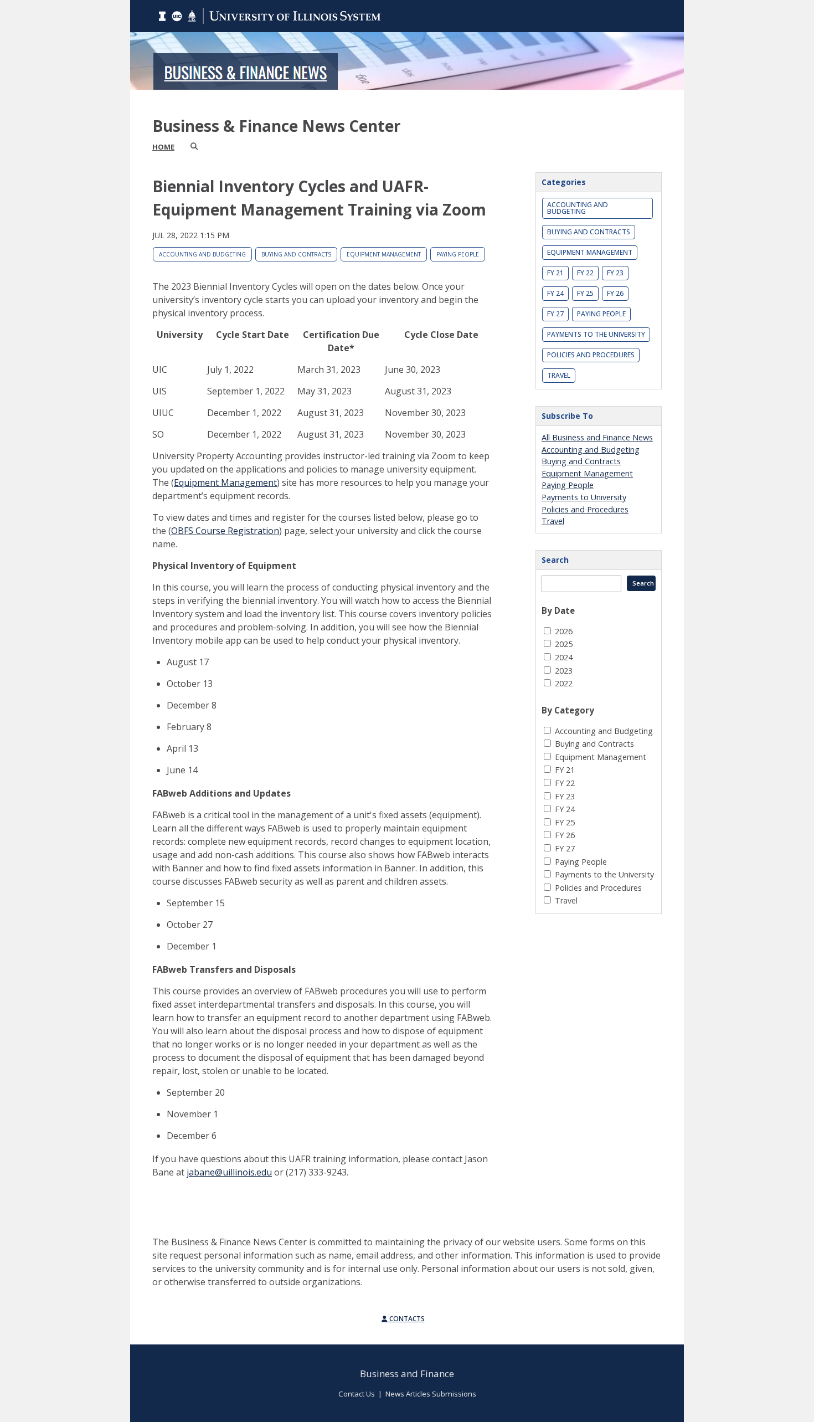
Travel (558, 375)
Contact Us (356, 1394)
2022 (564, 683)
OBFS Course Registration (225, 531)
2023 (564, 670)
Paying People (457, 254)
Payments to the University (596, 334)
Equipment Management (384, 254)
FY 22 (585, 273)
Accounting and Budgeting (202, 254)
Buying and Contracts (296, 254)
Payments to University (584, 497)
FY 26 (615, 293)
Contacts (406, 1318)
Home (163, 147)
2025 (564, 644)
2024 (564, 657)
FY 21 (555, 273)
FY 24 (555, 293)
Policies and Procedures (591, 355)
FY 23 (615, 273)
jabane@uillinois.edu (229, 1172)
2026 (564, 631)
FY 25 (585, 293)
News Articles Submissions (430, 1394)
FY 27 (555, 314)
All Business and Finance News (597, 437)
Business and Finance (407, 1373)
